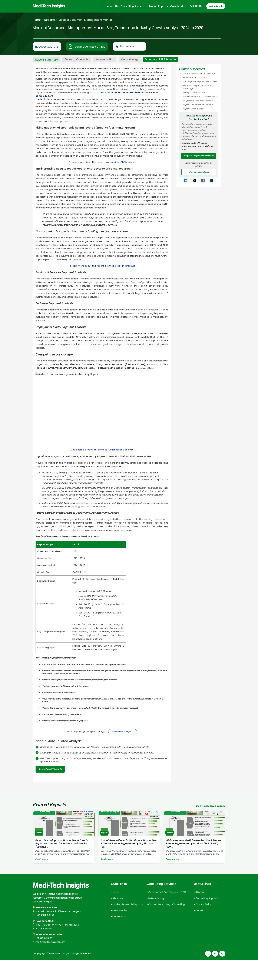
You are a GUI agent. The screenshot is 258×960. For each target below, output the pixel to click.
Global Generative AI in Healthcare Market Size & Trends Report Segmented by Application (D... (128, 843)
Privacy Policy (203, 904)
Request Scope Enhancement (198, 155)
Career (199, 910)
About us (117, 898)
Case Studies (178, 6)
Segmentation (104, 59)
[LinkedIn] (215, 954)
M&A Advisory (156, 898)
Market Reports (158, 6)
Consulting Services (132, 6)
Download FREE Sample (90, 46)
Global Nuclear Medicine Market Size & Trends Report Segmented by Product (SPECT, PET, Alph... (193, 843)
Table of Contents (76, 59)
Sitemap (200, 892)
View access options (199, 172)
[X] (208, 954)
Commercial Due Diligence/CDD (165, 892)
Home (37, 20)
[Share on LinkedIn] (186, 181)
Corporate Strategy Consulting (165, 904)
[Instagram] (222, 954)
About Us (112, 6)
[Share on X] (194, 181)
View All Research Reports (210, 805)
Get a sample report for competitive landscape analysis (102, 449)
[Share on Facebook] (203, 181)
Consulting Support (206, 898)
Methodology (129, 59)
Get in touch (216, 6)
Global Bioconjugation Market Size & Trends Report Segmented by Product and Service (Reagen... (61, 843)
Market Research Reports (124, 904)
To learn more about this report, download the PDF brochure (102, 162)
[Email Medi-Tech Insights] (212, 181)
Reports (49, 20)
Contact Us (119, 916)
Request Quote (46, 46)
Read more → (41, 859)
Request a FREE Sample (50, 769)
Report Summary (46, 59)
